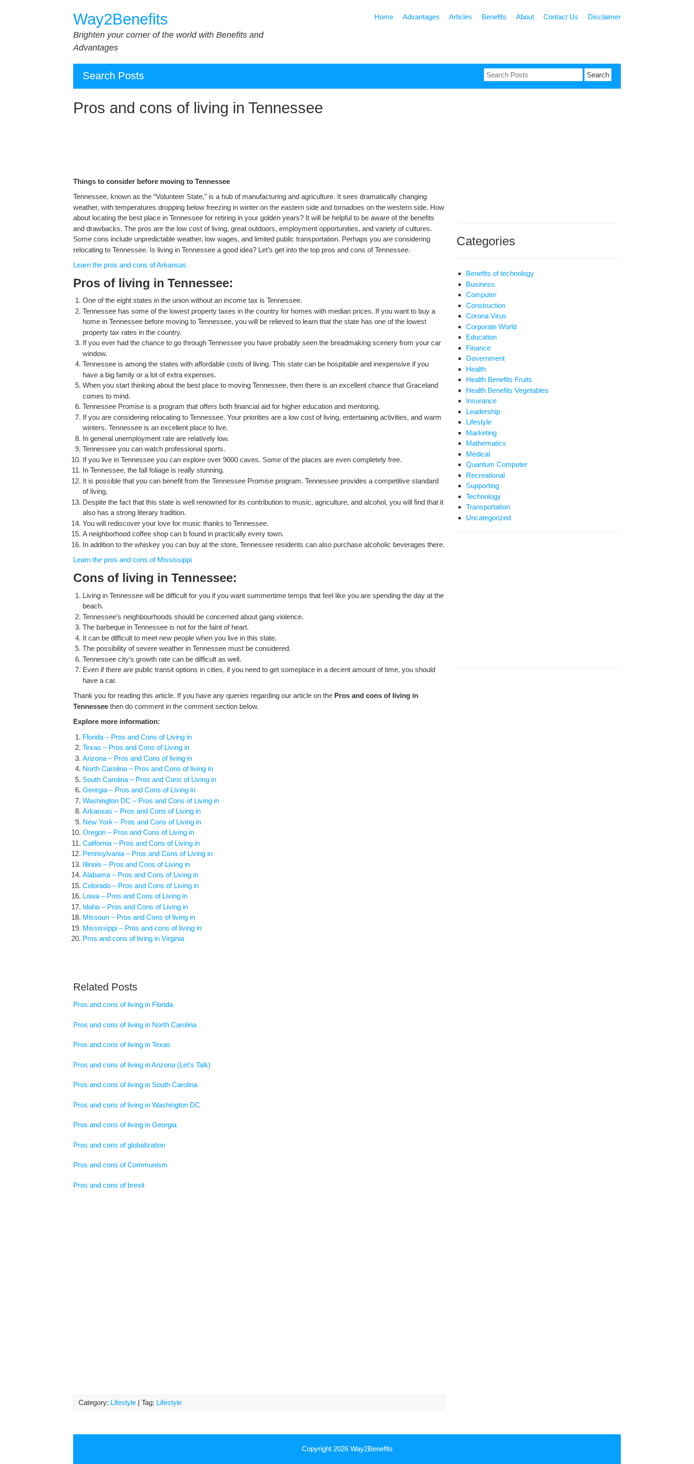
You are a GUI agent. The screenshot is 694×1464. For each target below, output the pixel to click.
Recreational (485, 475)
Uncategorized (488, 518)
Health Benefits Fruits (499, 379)
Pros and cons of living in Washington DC (136, 1105)
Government (485, 358)
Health (476, 369)
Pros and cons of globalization (119, 1145)
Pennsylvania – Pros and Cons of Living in (147, 853)
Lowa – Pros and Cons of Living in (135, 896)
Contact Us (560, 17)
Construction (485, 305)
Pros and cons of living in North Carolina (134, 1025)
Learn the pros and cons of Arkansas (129, 265)
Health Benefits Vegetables (507, 390)
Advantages (421, 17)
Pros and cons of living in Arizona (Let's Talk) (142, 1065)
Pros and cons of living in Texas (121, 1044)
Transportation (488, 507)
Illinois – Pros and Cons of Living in (136, 864)
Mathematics (486, 443)
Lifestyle (123, 1402)
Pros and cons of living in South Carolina (135, 1085)
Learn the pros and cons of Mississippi (132, 560)
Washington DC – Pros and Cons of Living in (151, 801)
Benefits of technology (500, 273)
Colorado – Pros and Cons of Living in (141, 886)
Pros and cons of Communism (120, 1165)
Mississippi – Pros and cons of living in (142, 928)
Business (480, 284)
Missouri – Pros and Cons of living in (140, 917)
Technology (483, 496)
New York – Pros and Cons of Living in (142, 822)
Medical (478, 454)
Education (481, 337)
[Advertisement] (259, 148)
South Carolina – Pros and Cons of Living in (149, 779)
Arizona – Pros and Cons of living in (137, 758)
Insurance (481, 401)
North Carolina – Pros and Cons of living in (148, 769)
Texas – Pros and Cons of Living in (136, 747)
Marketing (481, 433)
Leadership (483, 412)
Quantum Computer (496, 464)
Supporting (482, 486)
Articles (460, 17)
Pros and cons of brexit (108, 1185)
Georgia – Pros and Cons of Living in (139, 790)
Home (383, 17)
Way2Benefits (120, 19)
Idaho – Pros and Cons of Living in (135, 907)
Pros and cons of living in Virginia (134, 938)
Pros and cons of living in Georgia (125, 1125)
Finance (478, 348)
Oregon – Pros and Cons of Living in (138, 832)
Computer (481, 295)
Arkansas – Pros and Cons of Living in (142, 811)
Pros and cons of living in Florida (123, 1004)
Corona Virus (486, 316)
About (525, 17)
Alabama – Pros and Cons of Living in (140, 875)
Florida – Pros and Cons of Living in (137, 737)
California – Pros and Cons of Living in (141, 843)
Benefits (494, 17)
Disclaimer (604, 17)
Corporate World (491, 327)
